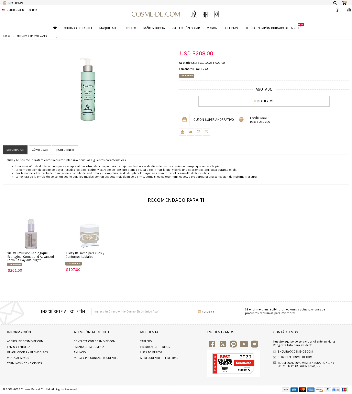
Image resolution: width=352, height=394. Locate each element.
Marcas (213, 28)
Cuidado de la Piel (78, 28)
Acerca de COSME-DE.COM (25, 341)
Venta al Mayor (18, 358)
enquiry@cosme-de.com (295, 351)
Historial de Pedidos (155, 347)
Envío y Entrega (18, 347)
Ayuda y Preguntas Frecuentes (96, 358)
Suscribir (208, 311)
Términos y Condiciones (24, 363)
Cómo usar (40, 150)
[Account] (336, 10)
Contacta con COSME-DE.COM (95, 341)
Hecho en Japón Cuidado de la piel (272, 28)
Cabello (130, 28)
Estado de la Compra (89, 347)
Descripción (15, 150)
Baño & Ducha (154, 28)
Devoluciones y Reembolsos (27, 352)
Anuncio (80, 352)
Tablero (146, 341)
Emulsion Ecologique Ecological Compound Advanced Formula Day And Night (30, 256)
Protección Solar (186, 28)
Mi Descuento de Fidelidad (159, 358)
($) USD (33, 10)
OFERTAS (231, 28)
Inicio (6, 36)
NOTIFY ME (265, 101)
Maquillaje (108, 28)
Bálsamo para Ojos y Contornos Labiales (85, 255)
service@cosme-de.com (294, 357)
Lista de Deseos (151, 352)
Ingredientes (65, 150)
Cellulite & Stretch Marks (31, 36)
